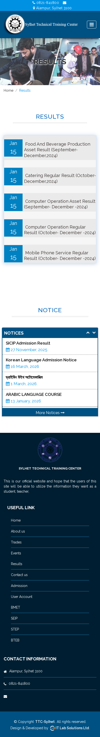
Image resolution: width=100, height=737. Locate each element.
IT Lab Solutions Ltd (72, 728)
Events (16, 553)
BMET (15, 607)
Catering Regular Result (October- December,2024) (60, 178)
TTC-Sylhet (45, 722)
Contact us (19, 575)
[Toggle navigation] (91, 24)
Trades (16, 542)
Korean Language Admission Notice (41, 343)
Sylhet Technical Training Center (50, 468)
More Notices (48, 412)
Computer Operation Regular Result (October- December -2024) (60, 229)
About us (18, 531)
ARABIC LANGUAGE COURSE (34, 377)
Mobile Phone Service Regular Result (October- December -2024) (60, 255)
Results (16, 564)
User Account (21, 597)
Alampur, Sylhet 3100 (54, 8)
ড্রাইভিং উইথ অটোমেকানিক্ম (24, 360)
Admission (19, 586)
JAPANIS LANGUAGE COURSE (34, 394)
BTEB (15, 640)
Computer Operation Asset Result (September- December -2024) (59, 204)
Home (8, 90)
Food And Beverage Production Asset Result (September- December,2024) (57, 150)
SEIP (14, 618)
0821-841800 (47, 3)
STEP (15, 629)
